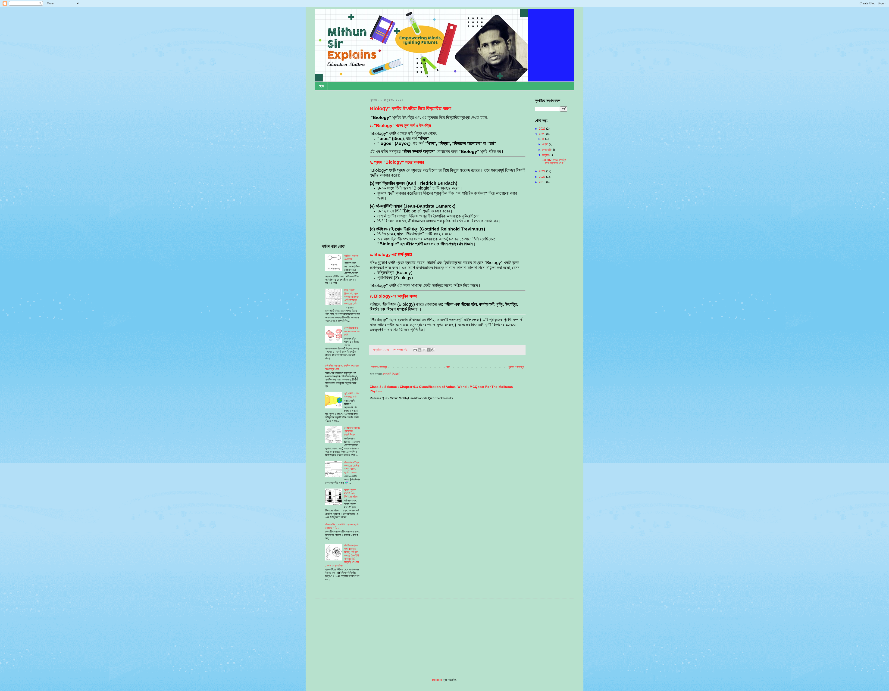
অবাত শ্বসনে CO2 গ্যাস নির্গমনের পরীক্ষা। (352, 493)
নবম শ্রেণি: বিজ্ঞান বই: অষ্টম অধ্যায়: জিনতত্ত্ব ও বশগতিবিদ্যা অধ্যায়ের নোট (351, 297)
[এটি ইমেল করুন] (415, 350)
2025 (542, 134)
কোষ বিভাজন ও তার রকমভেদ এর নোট (352, 331)
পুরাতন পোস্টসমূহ (516, 367)
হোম (321, 86)
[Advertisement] (341, 168)
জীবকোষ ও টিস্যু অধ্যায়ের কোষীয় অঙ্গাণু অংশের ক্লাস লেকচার (351, 467)
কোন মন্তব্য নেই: (400, 349)
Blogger (437, 680)
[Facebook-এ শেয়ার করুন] (428, 350)
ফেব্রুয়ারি (546, 149)
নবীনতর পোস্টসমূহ (379, 367)
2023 (542, 176)
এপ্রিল (545, 144)
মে (543, 138)
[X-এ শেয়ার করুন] (424, 350)
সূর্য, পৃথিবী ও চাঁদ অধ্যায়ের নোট (351, 395)
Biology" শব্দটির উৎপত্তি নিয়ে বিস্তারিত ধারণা (410, 108)
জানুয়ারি (545, 155)
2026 (542, 128)
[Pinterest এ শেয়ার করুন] (432, 350)
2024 (542, 171)
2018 (542, 182)
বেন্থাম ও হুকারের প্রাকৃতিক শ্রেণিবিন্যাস (352, 431)
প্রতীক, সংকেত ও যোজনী (351, 257)
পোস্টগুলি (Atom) (391, 373)
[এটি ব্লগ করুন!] (419, 350)
